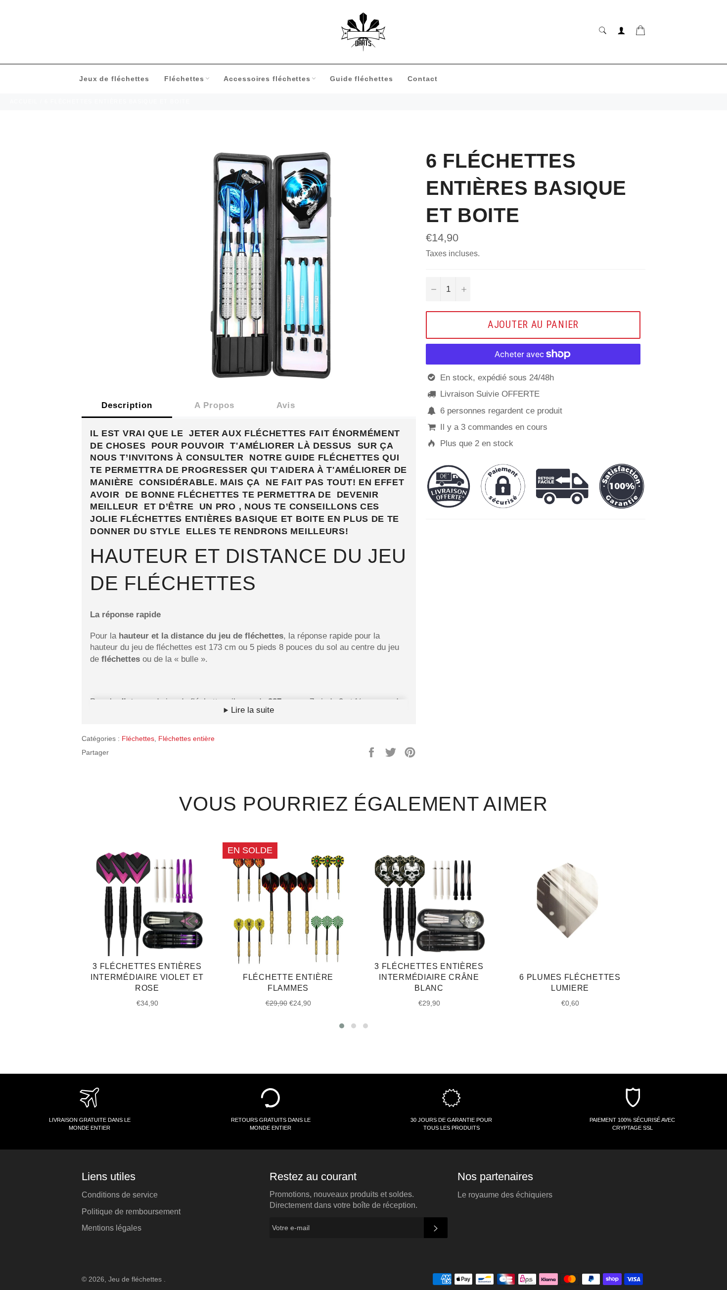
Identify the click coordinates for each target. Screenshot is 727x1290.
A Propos (214, 405)
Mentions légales (111, 1228)
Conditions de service (120, 1195)
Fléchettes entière (186, 738)
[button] (342, 1026)
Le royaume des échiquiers (504, 1195)
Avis (285, 405)
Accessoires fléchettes (267, 79)
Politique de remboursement (131, 1211)
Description (126, 405)
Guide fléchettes (361, 79)
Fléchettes (184, 79)
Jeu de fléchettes (136, 1279)
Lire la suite (251, 710)
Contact (422, 79)
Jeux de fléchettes (114, 79)
